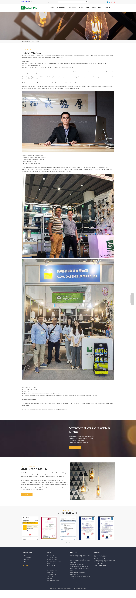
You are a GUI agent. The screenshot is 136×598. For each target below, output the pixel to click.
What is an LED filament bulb (77, 564)
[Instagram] (114, 2)
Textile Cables (50, 576)
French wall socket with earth (76, 580)
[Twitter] (110, 2)
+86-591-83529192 (37, 2)
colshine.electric (102, 565)
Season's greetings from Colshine (77, 572)
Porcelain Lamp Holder (52, 557)
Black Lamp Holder (51, 565)
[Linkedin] (107, 2)
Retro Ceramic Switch (52, 570)
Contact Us (26, 494)
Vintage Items (26, 559)
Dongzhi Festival (74, 574)
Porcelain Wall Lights (51, 574)
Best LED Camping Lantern (53, 580)
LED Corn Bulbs (50, 563)
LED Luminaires (27, 557)
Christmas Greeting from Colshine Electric (79, 566)
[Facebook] (105, 2)
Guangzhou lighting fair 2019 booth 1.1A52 (80, 582)
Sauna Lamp (49, 578)
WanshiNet (83, 588)
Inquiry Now (75, 447)
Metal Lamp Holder (51, 568)
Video (24, 561)
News (24, 563)
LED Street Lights (51, 555)
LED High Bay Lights (52, 559)
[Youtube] (112, 2)
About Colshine (35, 41)
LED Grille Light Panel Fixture (54, 561)
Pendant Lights (50, 572)
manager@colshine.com (51, 2)
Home (28, 41)
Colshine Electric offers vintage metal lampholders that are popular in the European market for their (80, 560)
